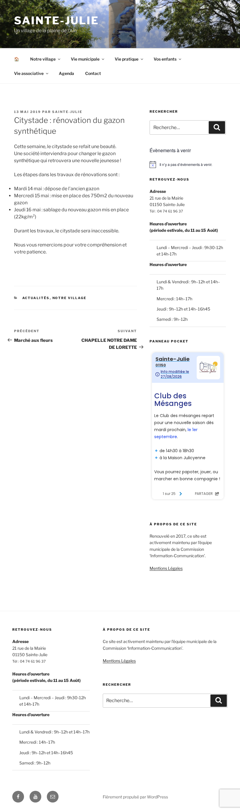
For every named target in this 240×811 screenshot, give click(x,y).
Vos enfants (165, 58)
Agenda (66, 73)
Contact (93, 73)
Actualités (36, 298)
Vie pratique (126, 58)
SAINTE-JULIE (56, 20)
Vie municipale (85, 58)
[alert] (188, 164)
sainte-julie (67, 112)
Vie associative (29, 73)
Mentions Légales (166, 568)
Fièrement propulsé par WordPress (135, 796)
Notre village (43, 58)
